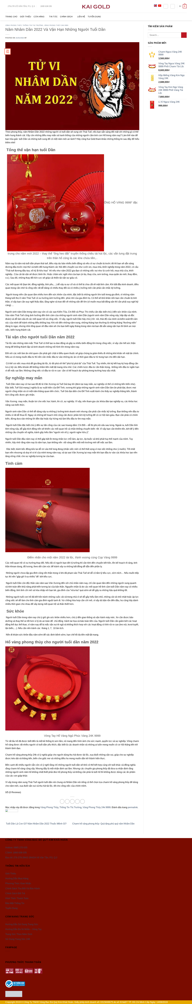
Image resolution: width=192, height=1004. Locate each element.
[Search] (165, 6)
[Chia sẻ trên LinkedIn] (82, 801)
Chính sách (66, 16)
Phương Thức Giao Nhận (18, 883)
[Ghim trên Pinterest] (77, 801)
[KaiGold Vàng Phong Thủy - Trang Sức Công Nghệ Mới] (96, 6)
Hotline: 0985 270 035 (16, 847)
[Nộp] (184, 35)
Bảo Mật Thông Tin (14, 903)
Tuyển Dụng (94, 16)
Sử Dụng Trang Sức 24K (17, 939)
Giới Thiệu (25, 16)
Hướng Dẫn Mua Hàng (16, 878)
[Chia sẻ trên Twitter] (67, 801)
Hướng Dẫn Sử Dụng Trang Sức (21, 924)
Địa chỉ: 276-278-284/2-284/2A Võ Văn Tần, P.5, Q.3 (31, 857)
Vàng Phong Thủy (13, 25)
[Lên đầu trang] (186, 1000)
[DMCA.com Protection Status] (13, 994)
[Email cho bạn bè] (72, 801)
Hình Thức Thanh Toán (17, 898)
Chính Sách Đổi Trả (15, 893)
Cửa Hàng (39, 16)
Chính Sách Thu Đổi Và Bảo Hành (22, 888)
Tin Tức (53, 16)
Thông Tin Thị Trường (33, 25)
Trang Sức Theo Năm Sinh (18, 934)
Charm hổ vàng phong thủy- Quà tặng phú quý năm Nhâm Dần (103, 823)
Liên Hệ (81, 16)
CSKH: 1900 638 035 (16, 852)
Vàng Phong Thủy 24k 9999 (56, 25)
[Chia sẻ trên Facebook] (62, 801)
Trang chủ (11, 16)
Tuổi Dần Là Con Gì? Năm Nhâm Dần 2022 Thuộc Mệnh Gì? (35, 823)
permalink (133, 807)
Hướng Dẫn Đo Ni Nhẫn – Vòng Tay (23, 929)
